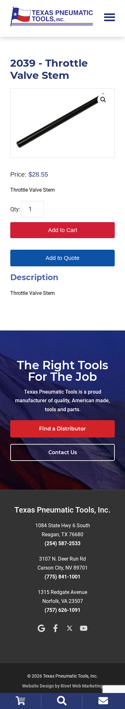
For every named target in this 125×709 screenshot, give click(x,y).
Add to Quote (62, 258)
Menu (109, 16)
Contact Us (62, 452)
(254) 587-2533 (62, 543)
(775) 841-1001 (62, 577)
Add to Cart (62, 230)
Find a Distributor (62, 429)
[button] (103, 99)
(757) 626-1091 (62, 610)
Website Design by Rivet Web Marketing (62, 685)
